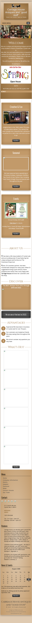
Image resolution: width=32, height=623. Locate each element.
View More (16, 467)
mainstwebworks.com (16, 613)
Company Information (10, 480)
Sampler (6, 484)
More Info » (16, 596)
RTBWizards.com (19, 610)
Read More (16, 141)
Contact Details (8, 490)
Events (5, 482)
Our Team (6, 492)
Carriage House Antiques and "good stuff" (16, 12)
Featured (6, 486)
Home (5, 478)
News (5, 488)
